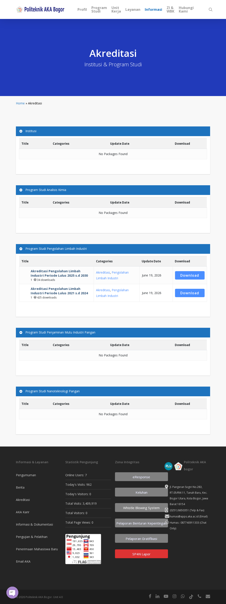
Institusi (30, 131)
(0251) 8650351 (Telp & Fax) (187, 510)
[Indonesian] (198, 9)
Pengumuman (26, 475)
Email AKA (23, 561)
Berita (20, 487)
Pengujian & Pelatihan (31, 537)
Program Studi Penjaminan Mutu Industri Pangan (60, 332)
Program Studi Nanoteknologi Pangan (52, 391)
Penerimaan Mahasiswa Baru (37, 549)
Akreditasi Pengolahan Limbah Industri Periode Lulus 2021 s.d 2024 (59, 290)
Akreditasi (103, 272)
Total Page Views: (78, 522)
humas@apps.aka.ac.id (184, 516)
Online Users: (75, 475)
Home (20, 103)
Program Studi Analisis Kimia (45, 190)
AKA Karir (22, 512)
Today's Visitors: (77, 494)
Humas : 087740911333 (184, 522)
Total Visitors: (75, 513)
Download (189, 275)
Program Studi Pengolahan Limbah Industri (56, 248)
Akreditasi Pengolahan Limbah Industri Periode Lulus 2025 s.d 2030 (59, 273)
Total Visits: (74, 503)
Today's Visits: (75, 484)
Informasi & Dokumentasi (34, 524)
